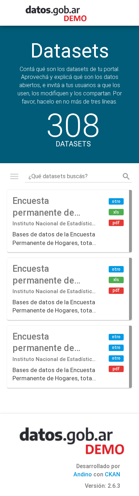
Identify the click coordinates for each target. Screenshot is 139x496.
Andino (82, 474)
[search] (126, 176)
